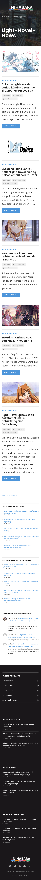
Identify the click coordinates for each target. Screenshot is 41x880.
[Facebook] (10, 866)
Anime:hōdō (7, 695)
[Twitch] (29, 866)
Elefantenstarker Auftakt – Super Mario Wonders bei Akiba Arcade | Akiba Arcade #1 (23, 620)
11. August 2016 (19, 346)
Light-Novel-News (9, 80)
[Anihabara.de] (20, 6)
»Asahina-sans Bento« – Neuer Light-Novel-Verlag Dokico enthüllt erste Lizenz (19, 172)
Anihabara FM (7, 686)
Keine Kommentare (10, 99)
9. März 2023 (18, 95)
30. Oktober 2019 (19, 264)
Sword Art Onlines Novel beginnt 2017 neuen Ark (17, 339)
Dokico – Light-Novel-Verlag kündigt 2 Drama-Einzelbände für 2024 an (18, 87)
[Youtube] (24, 866)
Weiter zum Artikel (11, 126)
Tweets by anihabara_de (9, 496)
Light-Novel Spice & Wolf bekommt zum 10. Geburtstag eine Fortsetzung (18, 419)
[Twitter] (15, 866)
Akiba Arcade (7, 681)
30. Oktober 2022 (20, 180)
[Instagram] (20, 866)
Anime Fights (7, 690)
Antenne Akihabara (9, 700)
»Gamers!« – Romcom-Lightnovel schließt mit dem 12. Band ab (20, 256)
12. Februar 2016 (19, 429)
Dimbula (7, 95)
